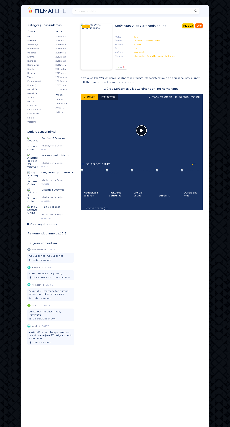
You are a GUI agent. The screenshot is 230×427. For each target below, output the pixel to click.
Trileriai (31, 77)
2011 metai (61, 69)
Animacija (32, 44)
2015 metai (61, 52)
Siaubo (31, 97)
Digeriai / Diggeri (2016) (44, 319)
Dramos (31, 56)
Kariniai (31, 73)
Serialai (31, 40)
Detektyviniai (34, 81)
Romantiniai (33, 65)
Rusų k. (59, 112)
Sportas (31, 69)
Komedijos (32, 85)
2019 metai (61, 36)
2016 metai (61, 48)
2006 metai (61, 89)
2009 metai (61, 77)
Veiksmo (31, 52)
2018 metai (61, 40)
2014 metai (61, 56)
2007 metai (61, 85)
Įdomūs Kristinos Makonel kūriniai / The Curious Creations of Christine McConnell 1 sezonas (53, 277)
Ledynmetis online (42, 260)
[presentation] (194, 163)
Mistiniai (31, 101)
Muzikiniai (32, 89)
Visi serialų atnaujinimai (43, 224)
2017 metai (61, 44)
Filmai (30, 36)
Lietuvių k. (61, 99)
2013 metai (61, 61)
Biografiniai (33, 48)
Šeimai (30, 117)
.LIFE (50, 11)
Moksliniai (32, 93)
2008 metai (61, 81)
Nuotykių (32, 105)
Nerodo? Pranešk (189, 96)
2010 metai (61, 73)
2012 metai (61, 65)
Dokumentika (34, 109)
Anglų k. (60, 107)
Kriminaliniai (33, 113)
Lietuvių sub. (62, 103)
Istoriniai (31, 61)
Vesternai (32, 122)
